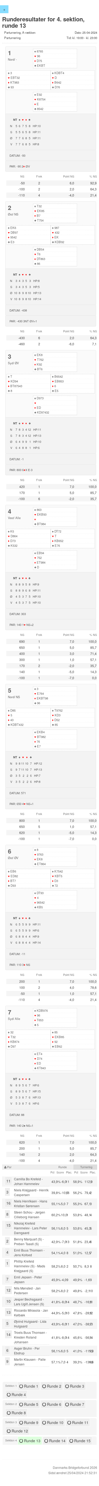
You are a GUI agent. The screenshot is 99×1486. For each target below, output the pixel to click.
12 (8, 1290)
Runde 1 (30, 1386)
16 (8, 1203)
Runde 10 (54, 1422)
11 (8, 1180)
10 (8, 1301)
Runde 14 (56, 1440)
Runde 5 (30, 1404)
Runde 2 (53, 1386)
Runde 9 (30, 1422)
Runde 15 (82, 1440)
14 (8, 1334)
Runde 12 (19, 1431)
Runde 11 (79, 1422)
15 (8, 1225)
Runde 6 (53, 1404)
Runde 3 (76, 1386)
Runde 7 (76, 1404)
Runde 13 (31, 1440)
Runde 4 (18, 1394)
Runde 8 (18, 1412)
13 (8, 1312)
